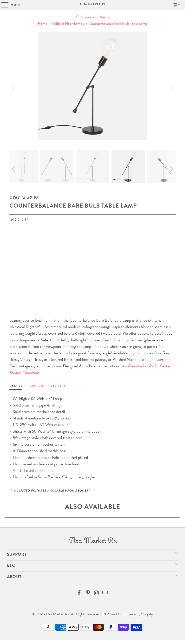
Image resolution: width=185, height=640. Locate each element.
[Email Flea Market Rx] (105, 594)
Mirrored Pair (122, 264)
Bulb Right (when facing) (33, 264)
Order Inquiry (28, 284)
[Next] (171, 87)
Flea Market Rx (93, 4)
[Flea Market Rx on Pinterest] (88, 594)
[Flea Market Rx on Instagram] (96, 594)
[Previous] (14, 87)
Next (103, 17)
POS (106, 614)
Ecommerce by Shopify (135, 614)
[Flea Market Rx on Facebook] (79, 594)
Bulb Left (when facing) (82, 264)
